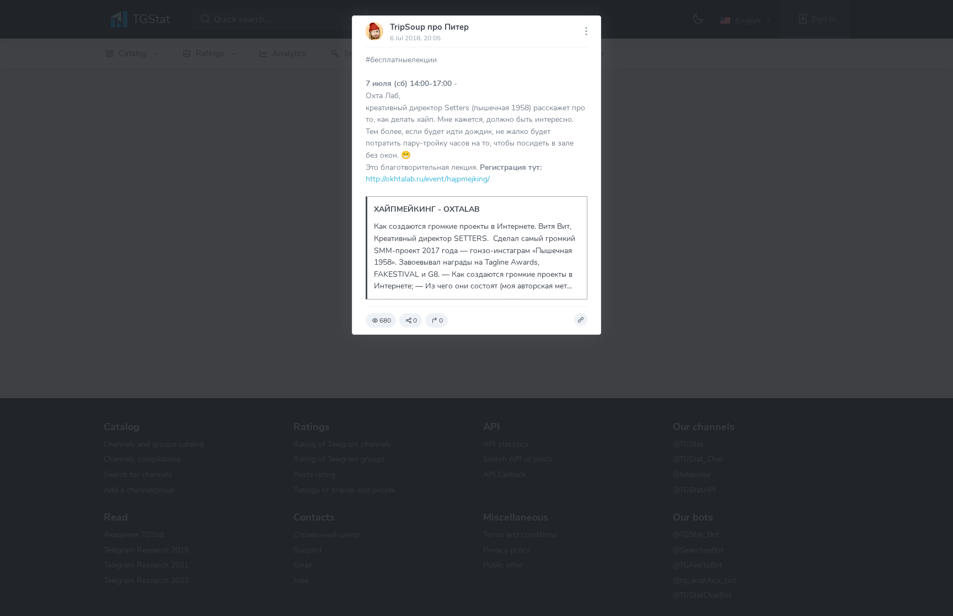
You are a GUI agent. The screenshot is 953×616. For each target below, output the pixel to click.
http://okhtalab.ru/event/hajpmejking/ (428, 178)
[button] (580, 319)
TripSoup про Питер (429, 27)
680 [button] (385, 320)
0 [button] (415, 320)
